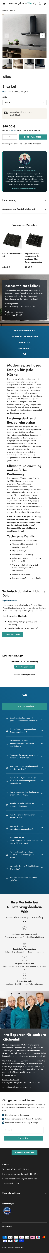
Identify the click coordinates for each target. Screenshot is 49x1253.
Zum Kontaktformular (10, 1183)
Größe (4, 97)
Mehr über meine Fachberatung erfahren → (25, 189)
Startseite (5, 11)
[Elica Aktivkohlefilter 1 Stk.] (12, 240)
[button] (45, 3)
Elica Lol (12, 11)
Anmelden (23, 1138)
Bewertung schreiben (24, 666)
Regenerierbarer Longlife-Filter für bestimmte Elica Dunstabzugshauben (33, 257)
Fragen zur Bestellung (25, 706)
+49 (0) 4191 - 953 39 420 (18, 1169)
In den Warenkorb (32, 137)
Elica (4, 92)
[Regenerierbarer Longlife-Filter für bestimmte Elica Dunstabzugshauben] (34, 240)
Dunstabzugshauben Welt (15, 1247)
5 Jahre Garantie (9, 600)
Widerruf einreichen (24, 1152)
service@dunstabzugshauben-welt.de (16, 1087)
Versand (13, 130)
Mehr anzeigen (13, 634)
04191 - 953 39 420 (13, 315)
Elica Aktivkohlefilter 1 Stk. (12, 255)
